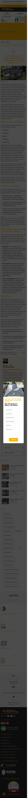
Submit (13, 440)
